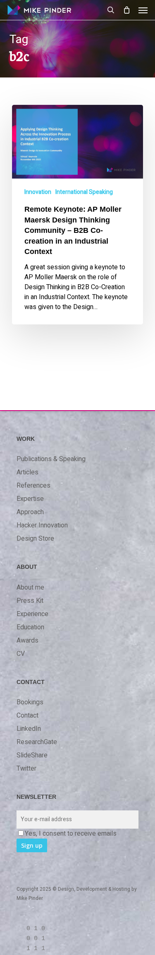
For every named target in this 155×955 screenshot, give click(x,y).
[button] (143, 10)
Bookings (30, 702)
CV (21, 654)
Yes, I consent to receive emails (71, 834)
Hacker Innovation (42, 525)
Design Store (35, 539)
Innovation (37, 192)
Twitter (26, 769)
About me (30, 587)
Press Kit (30, 601)
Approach (30, 512)
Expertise (30, 499)
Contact (27, 715)
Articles (27, 472)
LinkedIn (29, 729)
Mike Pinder (30, 898)
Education (30, 627)
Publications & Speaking (51, 459)
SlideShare (32, 755)
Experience (32, 614)
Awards (27, 641)
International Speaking (84, 192)
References (33, 486)
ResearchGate (37, 742)
